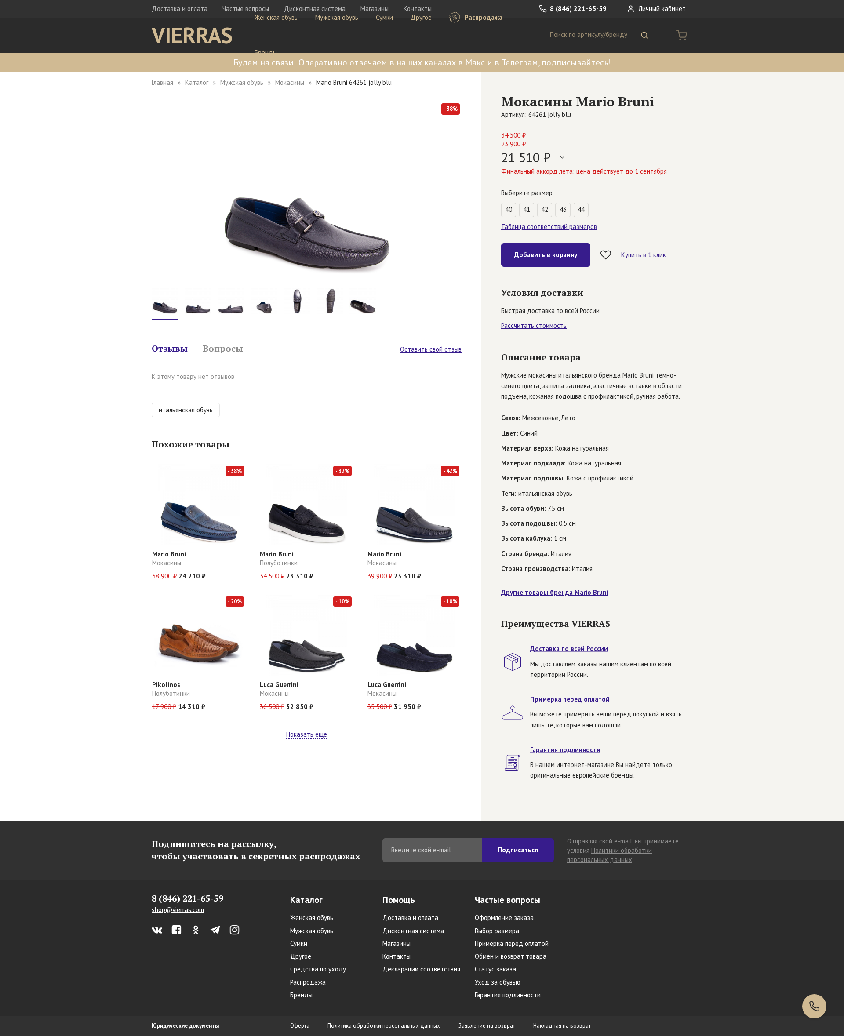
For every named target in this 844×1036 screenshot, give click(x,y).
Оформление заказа (504, 917)
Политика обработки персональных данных (383, 1025)
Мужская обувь (336, 17)
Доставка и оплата (179, 8)
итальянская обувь (186, 410)
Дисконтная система (413, 931)
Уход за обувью (497, 982)
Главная (162, 82)
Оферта (299, 1025)
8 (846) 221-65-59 (577, 8)
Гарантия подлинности (508, 995)
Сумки (384, 17)
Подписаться (518, 850)
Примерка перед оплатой (512, 943)
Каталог (196, 82)
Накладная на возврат (562, 1025)
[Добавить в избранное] (606, 255)
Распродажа (482, 17)
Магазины (396, 943)
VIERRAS (192, 35)
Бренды (266, 52)
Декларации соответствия (421, 969)
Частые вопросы (507, 899)
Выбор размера (497, 931)
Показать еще (306, 734)
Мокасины (289, 82)
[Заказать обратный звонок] (814, 1006)
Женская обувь (276, 17)
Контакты (396, 956)
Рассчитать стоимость (534, 325)
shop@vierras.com (178, 909)
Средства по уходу (318, 969)
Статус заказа (495, 969)
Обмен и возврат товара (510, 956)
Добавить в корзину (545, 255)
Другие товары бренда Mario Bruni (554, 592)
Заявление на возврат (486, 1025)
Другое (421, 17)
